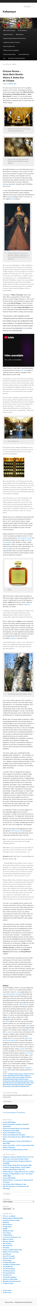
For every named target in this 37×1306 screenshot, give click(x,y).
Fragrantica (27, 604)
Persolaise (6, 1247)
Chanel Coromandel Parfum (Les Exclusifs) (16, 1128)
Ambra (30, 1030)
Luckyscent (10, 1032)
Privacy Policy (7, 1290)
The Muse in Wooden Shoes (11, 1264)
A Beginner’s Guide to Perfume (11, 42)
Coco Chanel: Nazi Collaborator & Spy (14, 1184)
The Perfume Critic (17, 831)
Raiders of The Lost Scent (11, 1252)
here (24, 328)
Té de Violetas (7, 1260)
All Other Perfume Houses (15, 1074)
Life (4, 58)
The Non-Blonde (8, 1266)
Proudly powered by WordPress (23, 1302)
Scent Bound (7, 1254)
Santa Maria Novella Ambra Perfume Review (18, 1083)
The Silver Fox (7, 1275)
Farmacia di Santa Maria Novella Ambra (17, 1078)
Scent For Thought (8, 1256)
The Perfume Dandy (9, 1269)
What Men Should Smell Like (12, 1281)
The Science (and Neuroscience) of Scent (15, 1149)
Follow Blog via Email (10, 1107)
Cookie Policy (7, 1292)
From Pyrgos (7, 1233)
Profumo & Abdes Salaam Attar (12, 1250)
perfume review (28, 1081)
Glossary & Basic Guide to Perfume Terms (14, 38)
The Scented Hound (9, 1273)
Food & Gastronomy (23, 54)
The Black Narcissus (9, 1262)
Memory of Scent (8, 1239)
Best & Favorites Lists (9, 46)
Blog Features (19, 34)
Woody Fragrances (24, 1075)
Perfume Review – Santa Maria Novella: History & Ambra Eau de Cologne (13, 76)
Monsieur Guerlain (8, 1241)
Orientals (26, 1074)
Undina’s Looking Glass (10, 1279)
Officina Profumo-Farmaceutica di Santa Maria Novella (16, 1080)
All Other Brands (22, 30)
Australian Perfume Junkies (11, 1220)
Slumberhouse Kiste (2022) (11, 1130)
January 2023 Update (9, 1122)
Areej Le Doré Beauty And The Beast (14, 1135)
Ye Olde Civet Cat (8, 1283)
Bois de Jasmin (7, 1224)
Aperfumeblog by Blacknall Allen (13, 1218)
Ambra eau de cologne (18, 1077)
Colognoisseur (7, 1226)
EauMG (5, 1229)
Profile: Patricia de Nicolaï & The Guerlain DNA (17, 1165)
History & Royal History (9, 54)
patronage (6, 184)
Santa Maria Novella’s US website (12, 994)
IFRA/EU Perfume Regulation (11, 50)
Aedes (28, 1026)
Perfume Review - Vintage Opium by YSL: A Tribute (18, 1172)
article (13, 199)
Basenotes (6, 1222)
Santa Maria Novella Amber (22, 1083)
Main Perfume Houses (9, 30)
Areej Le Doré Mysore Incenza (12, 1133)
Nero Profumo (7, 1243)
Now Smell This (8, 1245)
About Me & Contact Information (16, 58)
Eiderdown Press (8, 1231)
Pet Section (25, 1004)
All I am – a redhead (9, 1216)
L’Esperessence (7, 1235)
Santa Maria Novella (13, 1075)
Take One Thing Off (9, 1258)
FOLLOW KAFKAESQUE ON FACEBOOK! (14, 1112)
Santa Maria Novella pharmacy (20, 1086)
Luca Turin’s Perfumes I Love (12, 1237)
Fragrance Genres (8, 34)
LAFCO (7, 1021)
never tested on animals (25, 538)
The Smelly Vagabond (9, 1277)
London (22, 1049)
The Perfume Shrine (9, 1271)
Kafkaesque (9, 11)
